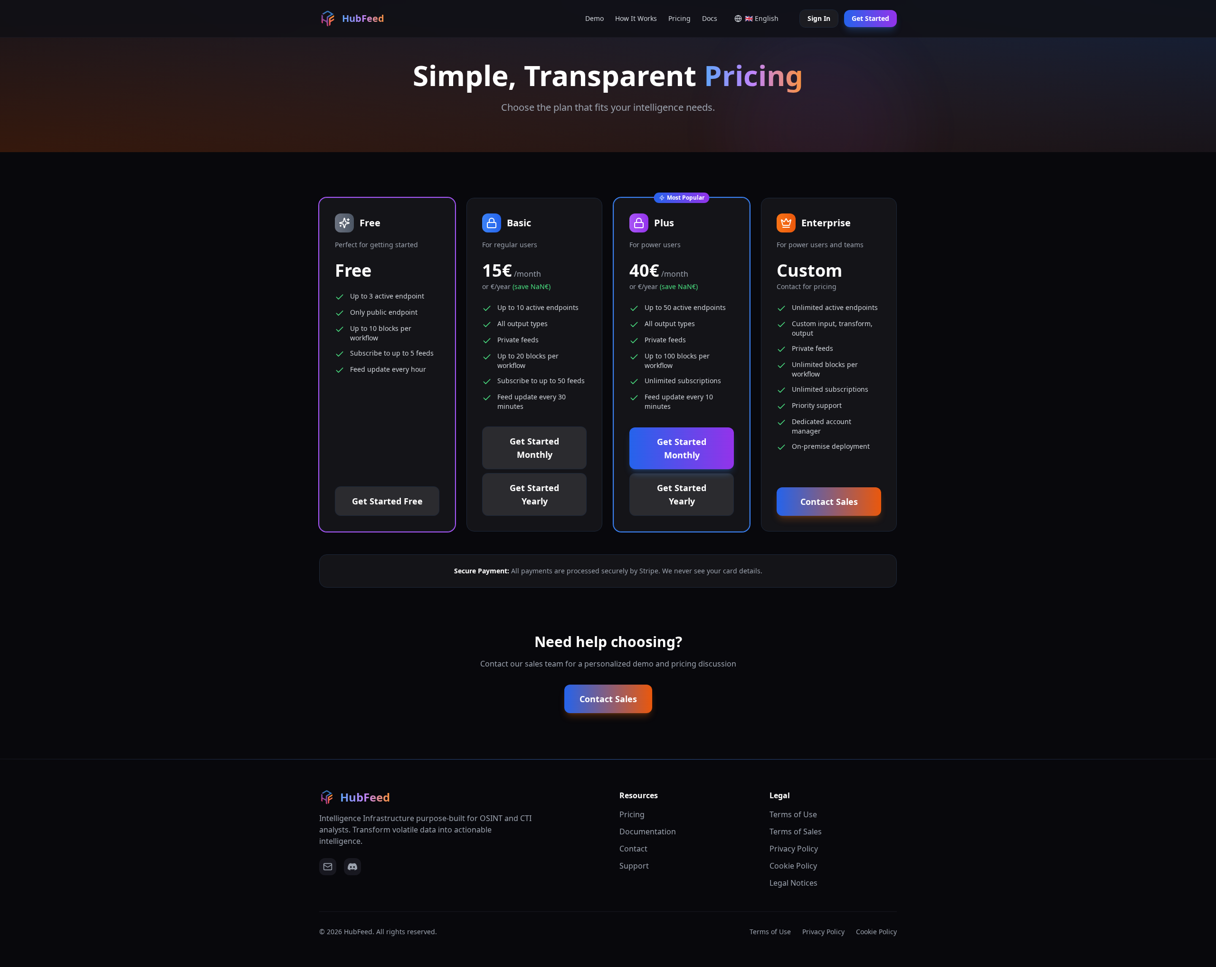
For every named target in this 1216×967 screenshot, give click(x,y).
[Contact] (327, 866)
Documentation (647, 831)
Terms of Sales (796, 831)
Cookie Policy (793, 866)
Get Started (870, 18)
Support (634, 866)
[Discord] (352, 866)
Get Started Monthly (534, 447)
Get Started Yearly (534, 494)
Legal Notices (793, 883)
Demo (594, 18)
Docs (709, 18)
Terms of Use (793, 814)
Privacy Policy (794, 848)
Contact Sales (829, 501)
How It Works (636, 18)
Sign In (819, 18)
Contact (633, 848)
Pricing (679, 18)
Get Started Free (387, 501)
